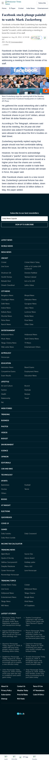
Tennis (26, 489)
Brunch (27, 386)
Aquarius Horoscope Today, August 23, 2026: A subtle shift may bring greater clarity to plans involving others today (12, 647)
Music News (5, 339)
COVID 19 (5, 523)
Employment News (31, 371)
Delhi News (5, 304)
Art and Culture (6, 386)
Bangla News (29, 597)
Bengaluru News (7, 295)
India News (30, 8)
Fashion (4, 390)
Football (27, 485)
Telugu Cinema (29, 593)
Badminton (5, 485)
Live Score (5, 266)
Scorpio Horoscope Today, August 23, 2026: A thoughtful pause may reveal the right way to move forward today (35, 660)
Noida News (29, 316)
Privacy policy (6, 690)
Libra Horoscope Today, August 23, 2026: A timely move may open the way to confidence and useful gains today (11, 673)
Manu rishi (28, 566)
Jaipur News (29, 308)
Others (3, 493)
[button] (2, 3)
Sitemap (4, 699)
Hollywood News (30, 335)
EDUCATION (6, 363)
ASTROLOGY (6, 353)
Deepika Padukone (8, 566)
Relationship (5, 398)
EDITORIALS (6, 463)
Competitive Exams (8, 371)
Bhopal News (29, 295)
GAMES (4, 529)
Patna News (5, 320)
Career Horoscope (8, 570)
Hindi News (28, 601)
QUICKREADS (6, 517)
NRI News (5, 605)
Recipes (27, 394)
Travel (26, 398)
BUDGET (4, 439)
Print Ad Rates (22, 695)
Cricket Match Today (32, 262)
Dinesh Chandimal (8, 285)
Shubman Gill (6, 273)
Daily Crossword (30, 534)
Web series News (7, 347)
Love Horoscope (30, 570)
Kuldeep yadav (29, 562)
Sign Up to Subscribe (24, 225)
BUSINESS (5, 420)
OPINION (4, 457)
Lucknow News (30, 312)
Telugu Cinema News (8, 343)
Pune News (28, 320)
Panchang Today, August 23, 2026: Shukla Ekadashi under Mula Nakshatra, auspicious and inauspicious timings (11, 621)
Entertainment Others (32, 347)
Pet (2, 402)
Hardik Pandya (6, 277)
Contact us (21, 686)
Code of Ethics (38, 695)
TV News (27, 343)
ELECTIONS (5, 511)
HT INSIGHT (5, 505)
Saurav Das (28, 554)
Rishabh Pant (6, 281)
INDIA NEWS (6, 252)
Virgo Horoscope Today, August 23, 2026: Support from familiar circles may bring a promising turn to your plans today (35, 673)
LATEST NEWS (6, 240)
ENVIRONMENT (7, 445)
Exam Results (6, 376)
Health (3, 394)
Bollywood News (7, 335)
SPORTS (4, 481)
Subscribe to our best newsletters (24, 213)
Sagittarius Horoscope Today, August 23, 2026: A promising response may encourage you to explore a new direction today (12, 660)
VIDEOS (4, 433)
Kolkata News (6, 312)
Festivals (27, 390)
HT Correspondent (15, 42)
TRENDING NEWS (8, 550)
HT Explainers (29, 605)
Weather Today (22, 690)
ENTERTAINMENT (8, 330)
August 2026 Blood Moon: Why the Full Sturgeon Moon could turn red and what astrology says (12, 633)
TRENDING (5, 414)
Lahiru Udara (29, 285)
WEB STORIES (6, 408)
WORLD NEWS (7, 246)
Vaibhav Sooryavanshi (9, 562)
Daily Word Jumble (8, 538)
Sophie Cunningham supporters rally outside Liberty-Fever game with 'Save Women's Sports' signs (35, 621)
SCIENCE (4, 451)
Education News (30, 376)
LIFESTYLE (5, 382)
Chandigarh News (7, 300)
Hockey (4, 489)
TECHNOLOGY (6, 475)
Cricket (21, 8)
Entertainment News (8, 597)
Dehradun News (30, 300)
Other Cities (28, 324)
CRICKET (4, 258)
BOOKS (4, 499)
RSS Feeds (21, 699)
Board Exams (29, 367)
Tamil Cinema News (31, 339)
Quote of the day (7, 558)
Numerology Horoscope (10, 575)
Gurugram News (30, 304)
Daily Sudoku (6, 534)
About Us (4, 686)
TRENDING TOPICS (8, 581)
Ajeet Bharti (5, 554)
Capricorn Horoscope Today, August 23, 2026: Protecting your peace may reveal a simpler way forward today (35, 647)
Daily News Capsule (9, 218)
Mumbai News (6, 316)
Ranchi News (6, 324)
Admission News (7, 367)
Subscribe (42, 3)
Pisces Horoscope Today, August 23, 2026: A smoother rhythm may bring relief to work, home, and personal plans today (35, 634)
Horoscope (5, 357)
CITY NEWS (5, 291)
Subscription (6, 695)
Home (4, 8)
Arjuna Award (29, 558)
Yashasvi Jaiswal (30, 277)
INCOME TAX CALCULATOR (11, 544)
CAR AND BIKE (7, 469)
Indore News (6, 308)
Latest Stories (8, 614)
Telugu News (5, 601)
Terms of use (38, 686)
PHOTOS (4, 426)
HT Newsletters (38, 690)
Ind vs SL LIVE (29, 281)
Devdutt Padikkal (30, 273)
